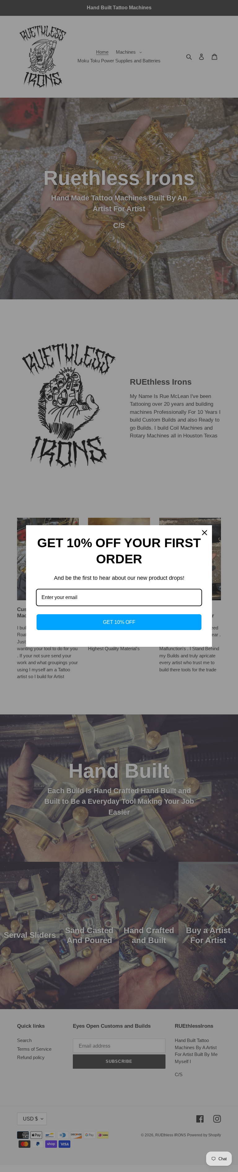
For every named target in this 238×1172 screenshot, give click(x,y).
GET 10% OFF (119, 622)
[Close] (204, 532)
